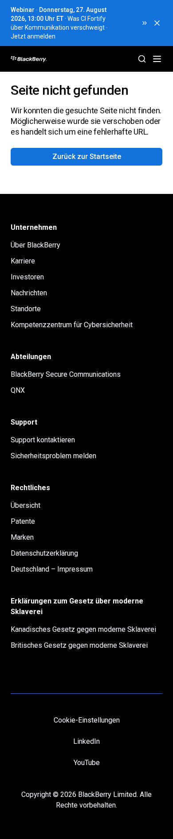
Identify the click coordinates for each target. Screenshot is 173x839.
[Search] (142, 59)
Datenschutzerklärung (44, 553)
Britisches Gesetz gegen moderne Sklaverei (79, 645)
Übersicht (25, 505)
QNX (18, 390)
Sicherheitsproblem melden (53, 456)
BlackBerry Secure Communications (66, 374)
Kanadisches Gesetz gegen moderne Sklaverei (83, 629)
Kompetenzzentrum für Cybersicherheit (72, 325)
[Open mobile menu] (157, 59)
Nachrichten (29, 293)
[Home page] (62, 58)
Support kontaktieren (43, 440)
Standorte (26, 309)
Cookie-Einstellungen (87, 720)
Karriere (23, 261)
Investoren (27, 277)
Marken (22, 537)
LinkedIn (86, 741)
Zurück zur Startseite (86, 156)
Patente (23, 521)
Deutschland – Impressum (52, 569)
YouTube (87, 762)
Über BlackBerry (35, 245)
